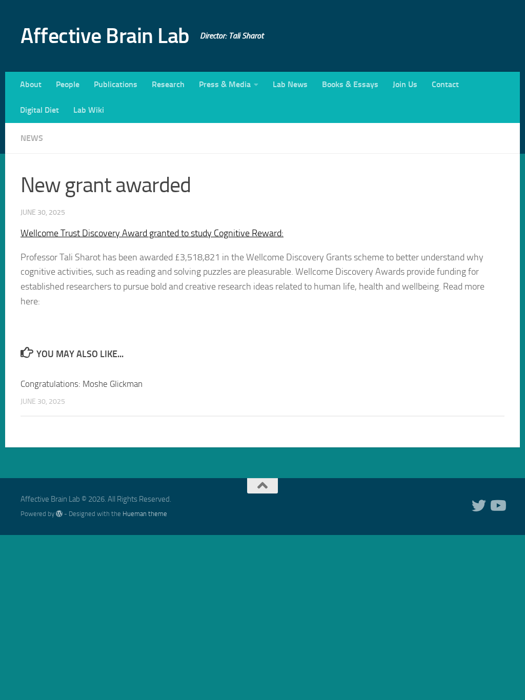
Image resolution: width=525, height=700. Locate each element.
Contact (445, 84)
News (32, 138)
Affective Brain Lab (105, 36)
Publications (115, 84)
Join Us (405, 84)
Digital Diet (39, 110)
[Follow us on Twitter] (479, 506)
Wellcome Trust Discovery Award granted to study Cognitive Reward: (152, 233)
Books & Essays (350, 84)
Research (168, 84)
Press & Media (225, 84)
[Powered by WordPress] (59, 513)
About (31, 84)
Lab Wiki (88, 110)
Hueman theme (145, 514)
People (67, 84)
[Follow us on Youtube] (497, 506)
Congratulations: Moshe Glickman (82, 384)
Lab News (290, 84)
